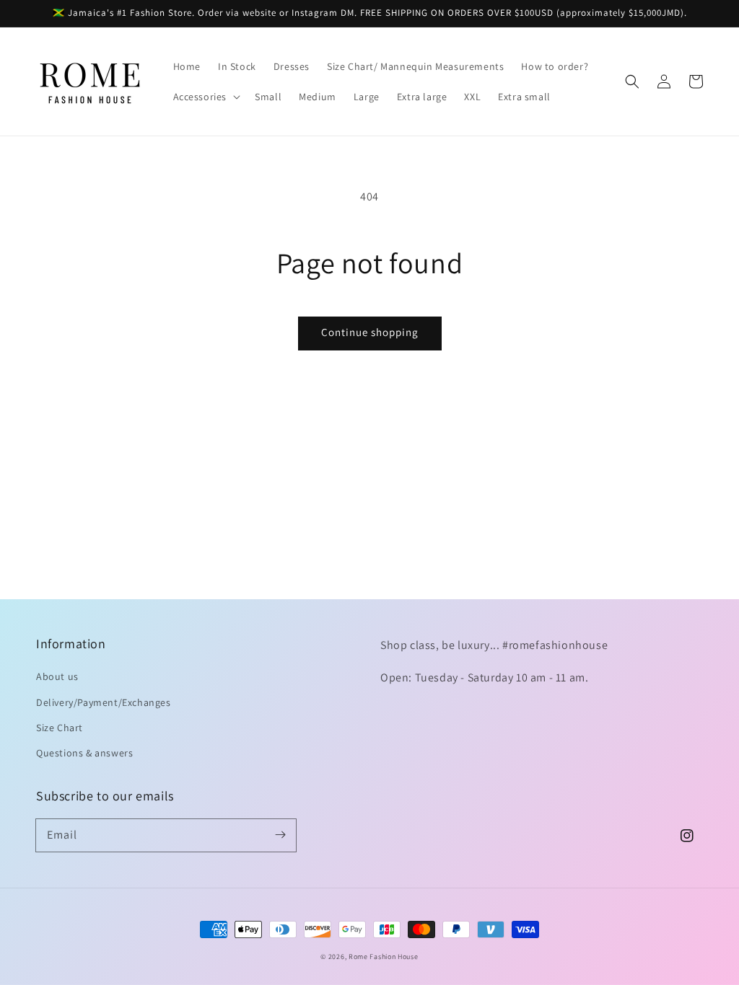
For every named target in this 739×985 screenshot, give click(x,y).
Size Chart (59, 727)
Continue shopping (370, 332)
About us (57, 676)
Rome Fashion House (384, 956)
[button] (206, 96)
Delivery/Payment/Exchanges (103, 702)
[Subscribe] (280, 835)
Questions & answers (84, 752)
